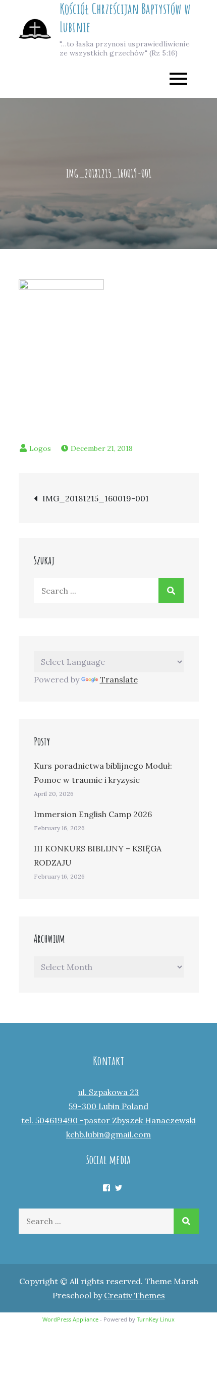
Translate (119, 679)
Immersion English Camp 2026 (93, 814)
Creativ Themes (134, 1295)
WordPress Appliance (70, 1319)
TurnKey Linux (156, 1319)
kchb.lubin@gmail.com (108, 1134)
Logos (40, 448)
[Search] (171, 590)
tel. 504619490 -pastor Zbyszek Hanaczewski (108, 1120)
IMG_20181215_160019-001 (95, 498)
